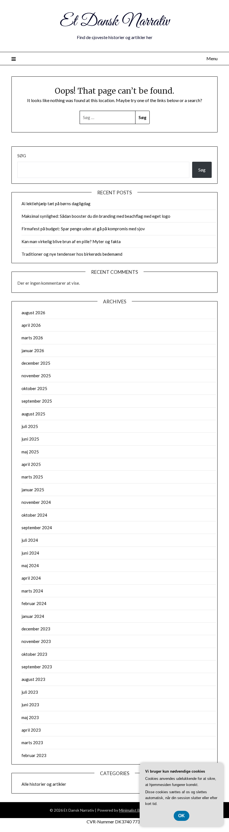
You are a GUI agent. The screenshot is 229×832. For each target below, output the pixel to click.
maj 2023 (30, 717)
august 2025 (33, 413)
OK (181, 815)
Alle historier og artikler (44, 784)
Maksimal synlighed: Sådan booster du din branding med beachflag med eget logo (96, 216)
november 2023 (36, 641)
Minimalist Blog (132, 810)
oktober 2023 (34, 654)
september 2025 (37, 400)
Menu (212, 58)
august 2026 (33, 312)
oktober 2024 (34, 514)
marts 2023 (32, 742)
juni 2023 (30, 704)
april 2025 (31, 464)
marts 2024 (32, 590)
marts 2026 (32, 337)
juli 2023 (30, 692)
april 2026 (31, 325)
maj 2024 (30, 565)
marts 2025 (32, 476)
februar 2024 (34, 603)
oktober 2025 (34, 388)
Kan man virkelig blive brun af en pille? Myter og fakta (71, 241)
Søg (21, 155)
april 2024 (31, 578)
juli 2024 (30, 540)
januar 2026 (33, 350)
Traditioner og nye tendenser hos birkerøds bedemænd (72, 254)
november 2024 (36, 502)
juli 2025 (30, 426)
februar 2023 (34, 755)
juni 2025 (30, 438)
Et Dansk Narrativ (114, 22)
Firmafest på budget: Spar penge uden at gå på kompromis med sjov (83, 228)
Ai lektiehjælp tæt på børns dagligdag (56, 203)
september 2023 (37, 666)
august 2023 (33, 679)
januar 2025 (33, 489)
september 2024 (37, 527)
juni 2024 (30, 552)
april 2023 (31, 729)
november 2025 (36, 375)
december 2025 (36, 363)
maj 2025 (30, 451)
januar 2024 (33, 616)
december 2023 (36, 628)
